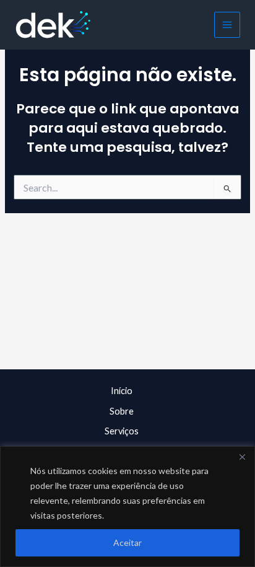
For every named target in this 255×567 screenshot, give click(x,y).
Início (121, 390)
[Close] (242, 456)
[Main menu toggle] (227, 25)
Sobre (122, 411)
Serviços (122, 431)
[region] (127, 506)
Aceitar (127, 542)
